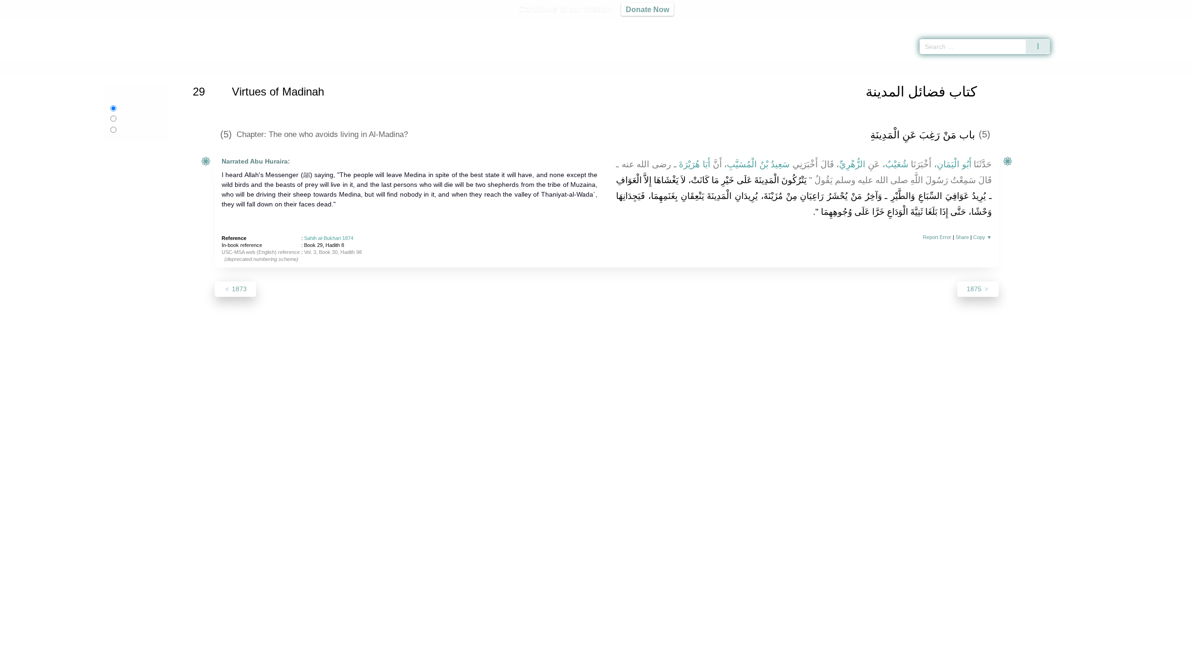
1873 (238, 289)
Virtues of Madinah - (337, 66)
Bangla (135, 129)
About (498, 662)
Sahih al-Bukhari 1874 (328, 238)
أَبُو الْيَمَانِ (954, 164)
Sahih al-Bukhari (253, 66)
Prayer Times (1137, 23)
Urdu (133, 118)
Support (551, 662)
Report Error (937, 237)
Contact (626, 662)
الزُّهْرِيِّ (852, 164)
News (522, 662)
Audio (1169, 23)
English (129, 108)
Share (962, 237)
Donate (656, 662)
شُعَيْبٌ (896, 164)
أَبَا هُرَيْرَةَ (694, 164)
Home (216, 66)
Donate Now (647, 9)
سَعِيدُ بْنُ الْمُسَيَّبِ (758, 164)
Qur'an (1076, 23)
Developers (588, 662)
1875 (975, 289)
